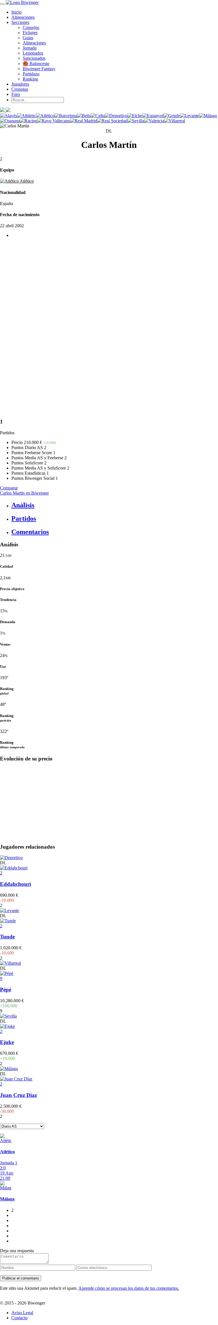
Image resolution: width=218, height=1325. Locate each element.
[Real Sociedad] (112, 120)
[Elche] (134, 115)
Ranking (30, 79)
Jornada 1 (8, 1162)
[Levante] (189, 115)
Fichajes (30, 32)
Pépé (5, 990)
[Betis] (84, 115)
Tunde (7, 937)
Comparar (9, 487)
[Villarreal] (174, 120)
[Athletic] (26, 115)
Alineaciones (23, 17)
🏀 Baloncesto (36, 63)
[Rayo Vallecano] (53, 120)
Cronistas (19, 89)
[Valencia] (154, 120)
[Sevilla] (135, 120)
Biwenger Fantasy (39, 68)
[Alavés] (8, 115)
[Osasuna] (10, 120)
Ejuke (7, 1042)
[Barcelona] (65, 115)
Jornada (30, 48)
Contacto (19, 1317)
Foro (15, 94)
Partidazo (31, 73)
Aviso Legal (22, 1312)
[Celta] (98, 115)
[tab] (114, 505)
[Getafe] (172, 115)
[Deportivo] (116, 115)
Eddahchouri (15, 884)
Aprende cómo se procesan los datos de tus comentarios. (128, 1288)
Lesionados (33, 53)
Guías (28, 37)
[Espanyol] (153, 115)
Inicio (16, 12)
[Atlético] (45, 115)
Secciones (20, 22)
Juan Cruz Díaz (18, 1095)
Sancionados (34, 58)
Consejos (31, 27)
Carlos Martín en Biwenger (24, 493)
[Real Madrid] (83, 120)
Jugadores (20, 84)
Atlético (26, 181)
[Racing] (28, 120)
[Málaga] (208, 115)
